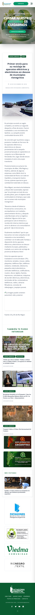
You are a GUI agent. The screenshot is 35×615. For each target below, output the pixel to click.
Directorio (8, 596)
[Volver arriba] (17, 611)
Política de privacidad (13, 599)
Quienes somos (17, 596)
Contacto (21, 3)
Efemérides (26, 596)
